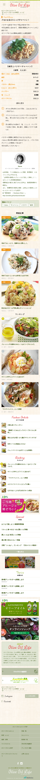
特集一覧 (24, 731)
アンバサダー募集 (26, 748)
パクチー (24, 205)
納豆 (31, 205)
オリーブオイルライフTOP (20, 727)
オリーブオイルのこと (8, 731)
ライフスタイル (6, 744)
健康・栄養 (5, 739)
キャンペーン (25, 735)
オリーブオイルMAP (7, 748)
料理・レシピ (5, 735)
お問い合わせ (25, 754)
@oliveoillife (31, 696)
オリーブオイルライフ (8, 10)
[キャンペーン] (20, 562)
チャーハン (15, 205)
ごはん (6, 205)
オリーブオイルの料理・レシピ (14, 12)
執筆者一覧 (25, 739)
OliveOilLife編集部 (20, 671)
